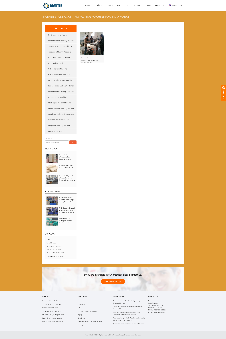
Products (98, 5)
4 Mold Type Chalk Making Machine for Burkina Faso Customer (67, 221)
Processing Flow (113, 5)
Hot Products (52, 148)
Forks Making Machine (57, 63)
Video (127, 5)
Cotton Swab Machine (56, 131)
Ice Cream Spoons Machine (59, 57)
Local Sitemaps (136, 335)
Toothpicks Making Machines (59, 52)
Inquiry (80, 315)
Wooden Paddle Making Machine (61, 114)
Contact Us (159, 5)
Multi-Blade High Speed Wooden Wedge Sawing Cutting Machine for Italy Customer (67, 211)
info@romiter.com (57, 256)
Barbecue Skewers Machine (59, 74)
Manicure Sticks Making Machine (61, 108)
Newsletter (81, 318)
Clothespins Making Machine (59, 103)
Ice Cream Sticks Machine (58, 35)
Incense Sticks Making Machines (61, 86)
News (148, 5)
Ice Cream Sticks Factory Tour (87, 311)
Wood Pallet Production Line (59, 120)
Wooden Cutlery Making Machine (61, 40)
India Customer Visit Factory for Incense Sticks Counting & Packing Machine (91, 59)
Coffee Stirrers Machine (57, 69)
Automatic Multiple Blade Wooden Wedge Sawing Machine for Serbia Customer (66, 201)
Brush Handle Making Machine (60, 80)
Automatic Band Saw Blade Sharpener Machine (128, 324)
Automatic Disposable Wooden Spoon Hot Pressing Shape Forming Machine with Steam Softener (67, 180)
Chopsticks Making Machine (59, 125)
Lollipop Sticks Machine (57, 97)
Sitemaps (81, 325)
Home (87, 5)
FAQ (79, 308)
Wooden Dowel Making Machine (61, 91)
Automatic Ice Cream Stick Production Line (66, 166)
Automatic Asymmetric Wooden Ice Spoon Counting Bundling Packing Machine (66, 158)
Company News (52, 191)
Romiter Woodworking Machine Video (90, 321)
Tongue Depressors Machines (60, 46)
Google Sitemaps (124, 335)
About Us (137, 5)
